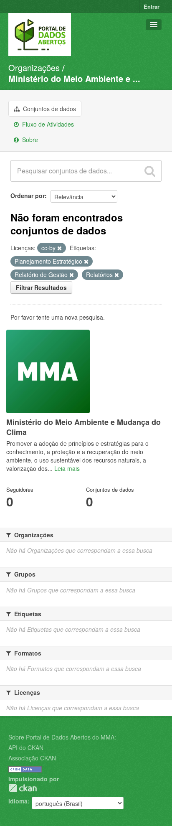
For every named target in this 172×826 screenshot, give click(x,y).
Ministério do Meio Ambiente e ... (74, 78)
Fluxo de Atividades (47, 124)
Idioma (18, 801)
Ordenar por (27, 195)
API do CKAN (25, 747)
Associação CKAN (32, 758)
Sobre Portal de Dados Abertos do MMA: (62, 737)
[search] (149, 171)
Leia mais (67, 468)
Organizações (34, 67)
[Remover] (59, 248)
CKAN (22, 788)
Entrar (151, 6)
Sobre (29, 139)
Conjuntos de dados (48, 108)
